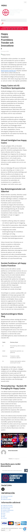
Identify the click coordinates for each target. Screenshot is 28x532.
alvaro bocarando (13, 450)
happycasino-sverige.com (8, 71)
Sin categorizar (16, 458)
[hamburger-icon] (25, 2)
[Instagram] (3, 489)
